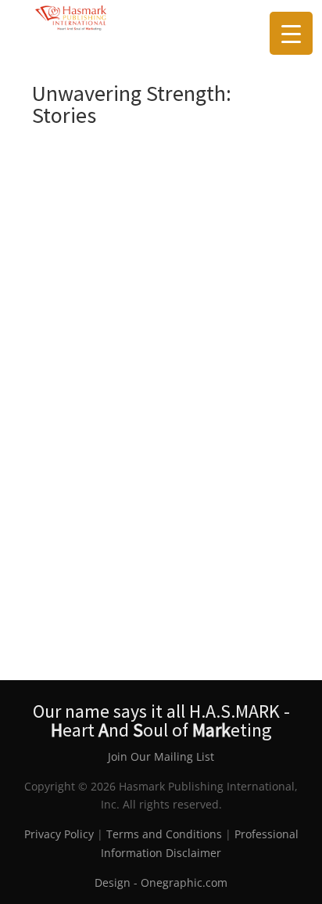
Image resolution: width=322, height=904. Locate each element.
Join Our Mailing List (161, 756)
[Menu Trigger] (291, 33)
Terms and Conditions (164, 834)
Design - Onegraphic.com (161, 882)
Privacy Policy (59, 834)
